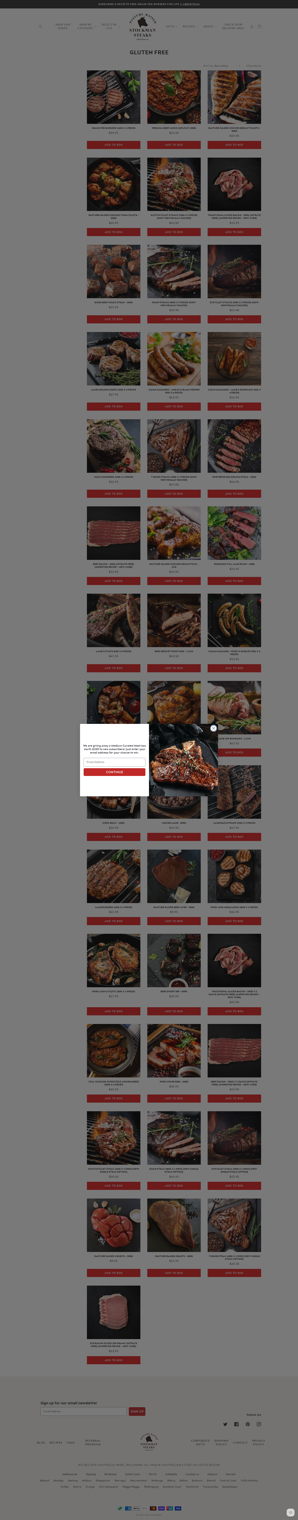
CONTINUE (114, 772)
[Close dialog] (214, 728)
